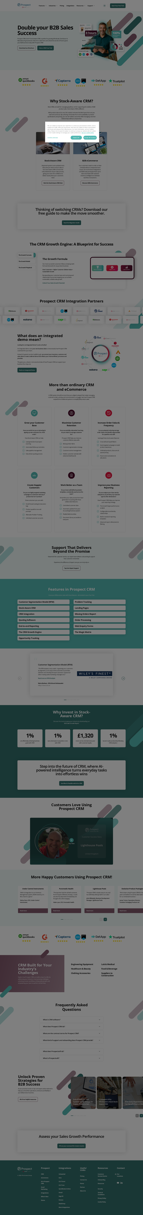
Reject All (76, 137)
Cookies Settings (52, 137)
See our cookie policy (88, 133)
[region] (72, 132)
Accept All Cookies (90, 137)
